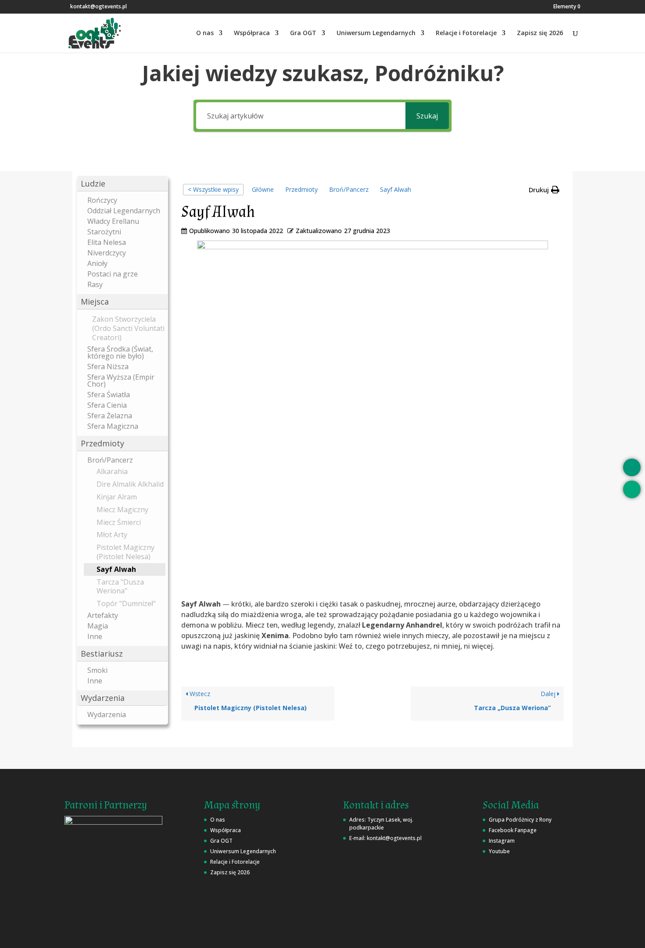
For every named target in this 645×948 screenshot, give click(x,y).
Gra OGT (303, 33)
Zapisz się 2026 (540, 33)
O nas (205, 33)
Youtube (499, 851)
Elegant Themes (145, 936)
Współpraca (252, 33)
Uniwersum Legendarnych (376, 33)
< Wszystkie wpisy (213, 189)
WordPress (239, 936)
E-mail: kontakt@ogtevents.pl (385, 838)
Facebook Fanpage (513, 830)
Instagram (502, 840)
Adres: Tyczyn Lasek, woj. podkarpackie (381, 823)
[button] (122, 183)
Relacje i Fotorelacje (466, 33)
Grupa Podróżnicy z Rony (520, 819)
